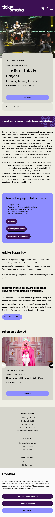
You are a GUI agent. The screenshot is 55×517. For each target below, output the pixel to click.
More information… (26, 488)
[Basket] (42, 8)
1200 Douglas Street (27, 418)
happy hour (37, 121)
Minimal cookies (27, 503)
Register (27, 394)
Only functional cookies (27, 496)
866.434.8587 (27, 449)
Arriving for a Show (16, 229)
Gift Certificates (27, 465)
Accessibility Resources (18, 236)
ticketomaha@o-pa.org (27, 443)
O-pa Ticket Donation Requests (27, 468)
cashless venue (21, 214)
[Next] (52, 365)
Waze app (6, 307)
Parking (11, 222)
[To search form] (46, 8)
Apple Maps (18, 307)
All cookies (27, 510)
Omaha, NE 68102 (27, 421)
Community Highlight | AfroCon (24, 378)
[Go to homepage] (18, 8)
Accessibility (27, 462)
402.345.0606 (27, 446)
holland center (38, 198)
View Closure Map (12, 317)
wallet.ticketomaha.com (18, 212)
